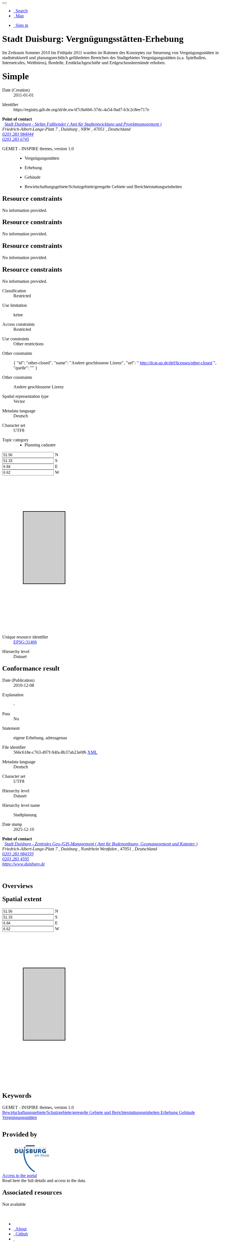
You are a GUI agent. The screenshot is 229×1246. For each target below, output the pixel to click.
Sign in (21, 25)
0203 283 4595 (15, 859)
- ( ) (82, 124)
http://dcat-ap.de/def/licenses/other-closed (176, 362)
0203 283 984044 (18, 134)
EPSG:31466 (25, 642)
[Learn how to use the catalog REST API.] (14, 1239)
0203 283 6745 (15, 139)
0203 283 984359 (18, 854)
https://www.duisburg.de (23, 864)
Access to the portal (19, 1175)
